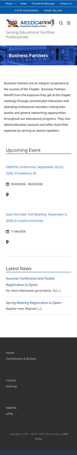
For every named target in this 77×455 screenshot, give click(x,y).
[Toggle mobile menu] (69, 23)
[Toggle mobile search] (61, 23)
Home (10, 353)
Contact (11, 380)
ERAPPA (11, 408)
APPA (9, 414)
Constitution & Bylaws (21, 358)
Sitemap (11, 386)
